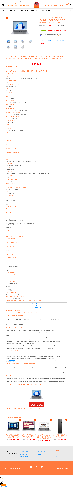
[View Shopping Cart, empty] (67, 4)
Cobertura (40, 452)
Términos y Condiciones (24, 457)
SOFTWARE (12, 13)
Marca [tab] (21, 54)
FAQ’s (39, 456)
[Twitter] (5, 3)
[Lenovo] (41, 43)
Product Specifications (60, 40)
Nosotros (5, 10)
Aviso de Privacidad (24, 451)
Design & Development (12, 455)
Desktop (26, 10)
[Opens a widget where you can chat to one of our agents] (3, 485)
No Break (15, 10)
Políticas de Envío (23, 454)
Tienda (11, 10)
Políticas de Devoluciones (25, 452)
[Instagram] (3, 5)
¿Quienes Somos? (41, 451)
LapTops (21, 10)
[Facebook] (2, 3)
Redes (37, 10)
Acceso (57, 452)
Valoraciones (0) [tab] (25, 54)
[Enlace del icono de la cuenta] (70, 4)
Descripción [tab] (8, 54)
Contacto (39, 454)
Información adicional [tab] (15, 54)
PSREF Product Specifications (46, 40)
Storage (42, 10)
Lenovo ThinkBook (12, 360)
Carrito (57, 456)
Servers (32, 10)
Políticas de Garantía (24, 456)
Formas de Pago (41, 457)
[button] (7, 10)
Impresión (48, 10)
